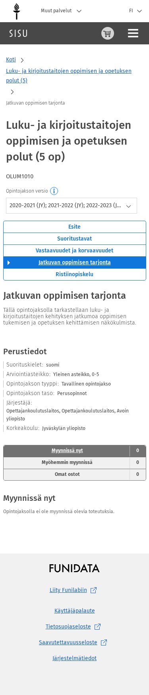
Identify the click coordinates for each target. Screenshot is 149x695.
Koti (11, 59)
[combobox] (71, 206)
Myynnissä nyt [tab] (95, 450)
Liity (68, 590)
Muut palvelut (57, 10)
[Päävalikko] (133, 33)
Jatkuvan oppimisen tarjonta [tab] (75, 262)
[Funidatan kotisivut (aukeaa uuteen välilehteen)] (74, 568)
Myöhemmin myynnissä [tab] (90, 462)
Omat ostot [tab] (97, 474)
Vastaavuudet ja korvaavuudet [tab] (74, 250)
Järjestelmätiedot (74, 658)
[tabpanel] (74, 403)
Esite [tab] (74, 226)
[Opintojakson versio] (54, 191)
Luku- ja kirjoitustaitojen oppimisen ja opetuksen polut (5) (69, 76)
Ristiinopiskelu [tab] (74, 274)
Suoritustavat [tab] (74, 238)
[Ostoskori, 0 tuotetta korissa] (107, 33)
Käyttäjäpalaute (74, 610)
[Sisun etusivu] (18, 33)
